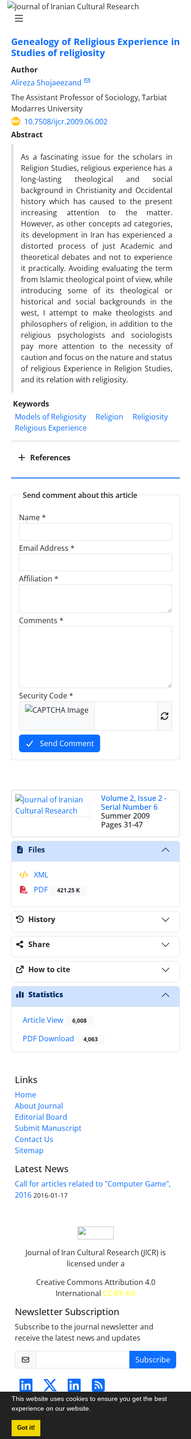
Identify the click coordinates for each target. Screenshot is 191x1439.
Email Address (47, 548)
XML (40, 875)
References (49, 457)
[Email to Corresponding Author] (86, 80)
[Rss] (98, 1388)
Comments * (41, 620)
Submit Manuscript (48, 1128)
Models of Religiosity (50, 417)
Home (25, 1095)
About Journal (39, 1106)
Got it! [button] (26, 1428)
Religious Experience (51, 428)
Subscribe (152, 1360)
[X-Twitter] (50, 1388)
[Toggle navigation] (92, 18)
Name (32, 517)
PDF (56, 889)
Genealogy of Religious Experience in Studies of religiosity (95, 47)
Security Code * (46, 695)
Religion (109, 417)
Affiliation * (38, 579)
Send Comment (66, 743)
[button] (94, 1409)
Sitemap (29, 1150)
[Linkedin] (26, 1388)
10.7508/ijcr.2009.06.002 (66, 121)
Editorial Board (41, 1117)
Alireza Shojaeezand (46, 82)
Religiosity (150, 417)
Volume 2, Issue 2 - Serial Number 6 (133, 802)
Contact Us (34, 1139)
